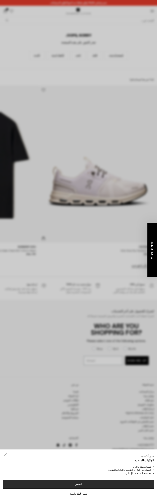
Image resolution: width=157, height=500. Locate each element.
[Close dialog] (148, 215)
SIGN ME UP (41, 296)
